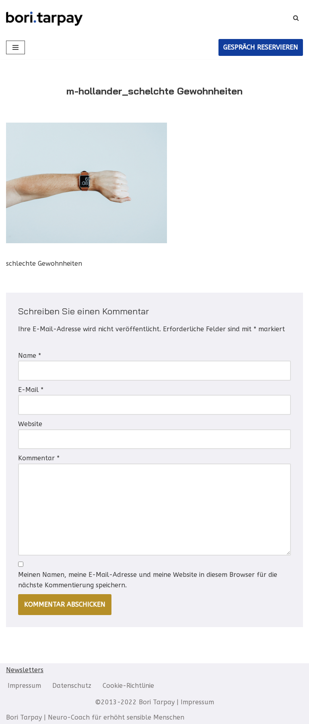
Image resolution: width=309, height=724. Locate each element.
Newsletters (24, 670)
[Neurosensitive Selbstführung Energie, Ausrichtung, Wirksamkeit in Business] (44, 18)
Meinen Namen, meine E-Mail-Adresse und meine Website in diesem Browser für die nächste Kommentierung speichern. (147, 580)
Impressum (24, 685)
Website (30, 424)
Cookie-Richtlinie (128, 685)
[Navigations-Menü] (15, 47)
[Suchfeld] (296, 18)
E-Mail (30, 390)
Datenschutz (71, 685)
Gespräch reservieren (260, 47)
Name (29, 355)
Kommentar (39, 458)
